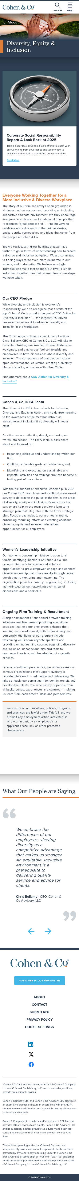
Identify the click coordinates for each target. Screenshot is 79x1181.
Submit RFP (39, 1012)
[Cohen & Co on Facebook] (39, 1064)
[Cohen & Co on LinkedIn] (39, 1044)
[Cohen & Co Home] (19, 7)
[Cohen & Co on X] (39, 1054)
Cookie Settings (39, 1027)
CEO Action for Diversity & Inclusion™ (36, 379)
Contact (39, 1004)
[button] (31, 931)
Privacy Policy (40, 1019)
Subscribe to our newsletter (39, 980)
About (39, 997)
